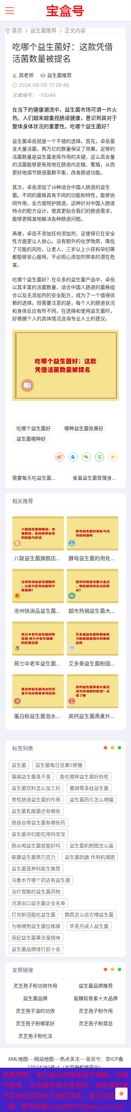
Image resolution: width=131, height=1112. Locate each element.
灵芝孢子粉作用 (96, 1011)
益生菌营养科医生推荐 (36, 868)
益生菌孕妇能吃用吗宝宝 (38, 834)
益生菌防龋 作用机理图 (90, 857)
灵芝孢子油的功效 (35, 1011)
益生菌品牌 (35, 998)
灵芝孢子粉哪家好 (35, 1023)
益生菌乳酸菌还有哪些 (36, 811)
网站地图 (44, 1059)
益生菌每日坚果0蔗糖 (58, 765)
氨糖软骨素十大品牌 (96, 998)
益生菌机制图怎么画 (92, 845)
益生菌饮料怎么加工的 (36, 788)
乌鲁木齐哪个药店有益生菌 (41, 880)
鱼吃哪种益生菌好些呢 (84, 776)
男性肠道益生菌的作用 (36, 799)
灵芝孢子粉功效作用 (35, 986)
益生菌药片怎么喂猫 (92, 799)
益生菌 (19, 765)
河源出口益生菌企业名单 (38, 903)
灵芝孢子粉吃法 (35, 1036)
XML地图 (18, 1059)
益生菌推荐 (43, 30)
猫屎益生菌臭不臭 (31, 776)
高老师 (26, 75)
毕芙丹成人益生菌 (89, 926)
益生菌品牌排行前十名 (36, 949)
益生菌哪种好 (31, 439)
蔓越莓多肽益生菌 (89, 788)
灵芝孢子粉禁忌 (96, 1023)
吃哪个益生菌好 (33, 428)
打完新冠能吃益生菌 (34, 914)
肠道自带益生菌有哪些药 (38, 822)
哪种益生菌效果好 (83, 428)
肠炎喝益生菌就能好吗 (36, 845)
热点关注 (70, 1059)
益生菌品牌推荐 (96, 986)
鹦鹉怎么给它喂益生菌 (89, 914)
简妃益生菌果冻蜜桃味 (36, 937)
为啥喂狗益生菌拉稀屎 (36, 926)
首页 (17, 30)
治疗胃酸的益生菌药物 (36, 891)
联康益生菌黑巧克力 (34, 857)
